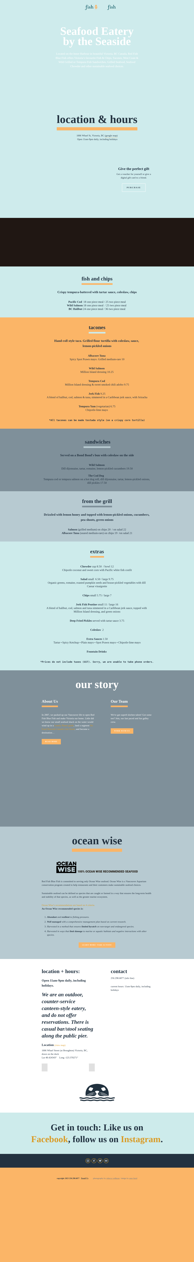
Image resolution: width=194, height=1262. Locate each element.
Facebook (49, 1139)
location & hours (97, 119)
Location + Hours (36, 12)
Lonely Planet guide (64, 725)
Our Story (57, 12)
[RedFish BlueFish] (100, 1160)
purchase (134, 187)
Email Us (84, 1178)
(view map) (60, 1045)
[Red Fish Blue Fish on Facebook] (94, 1160)
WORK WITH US (122, 731)
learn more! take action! (97, 945)
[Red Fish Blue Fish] (88, 1160)
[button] (45, 1067)
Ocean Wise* (74, 12)
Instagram (141, 1139)
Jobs (88, 12)
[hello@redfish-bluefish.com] (106, 1160)
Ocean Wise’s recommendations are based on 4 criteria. (68, 905)
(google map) (111, 135)
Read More (51, 742)
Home (9, 12)
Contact (100, 12)
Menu (19, 12)
